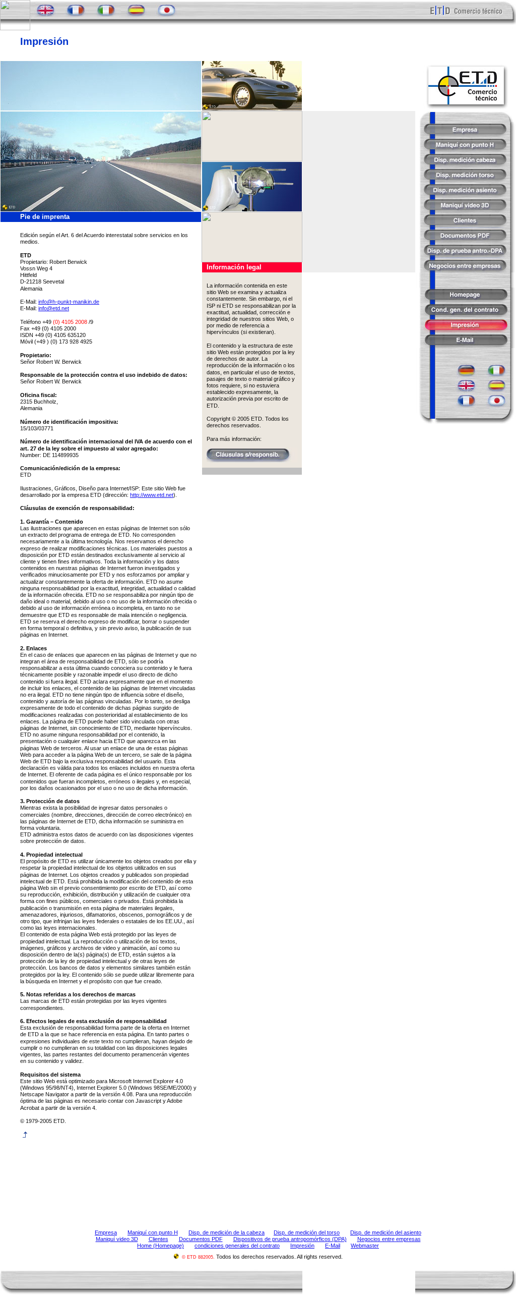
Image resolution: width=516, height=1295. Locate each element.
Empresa (106, 1232)
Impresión (302, 1246)
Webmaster (365, 1246)
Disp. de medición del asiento (385, 1232)
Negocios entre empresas (389, 1239)
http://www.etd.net (151, 495)
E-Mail (332, 1246)
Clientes (158, 1239)
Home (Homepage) (160, 1246)
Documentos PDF (201, 1239)
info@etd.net (53, 308)
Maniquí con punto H (152, 1232)
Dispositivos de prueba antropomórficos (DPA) (290, 1239)
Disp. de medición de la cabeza (226, 1232)
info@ (68, 302)
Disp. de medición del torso (307, 1232)
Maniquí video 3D (117, 1239)
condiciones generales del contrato (237, 1246)
